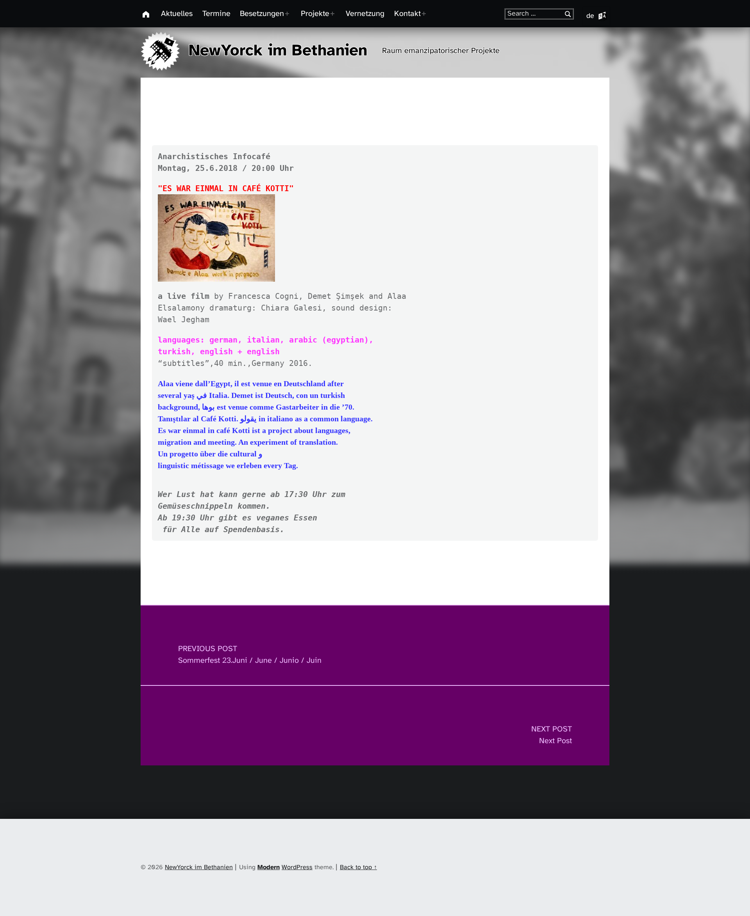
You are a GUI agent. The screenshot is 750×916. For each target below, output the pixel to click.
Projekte (315, 14)
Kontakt (407, 14)
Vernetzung (365, 14)
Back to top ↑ (358, 867)
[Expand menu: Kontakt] (426, 14)
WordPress (297, 867)
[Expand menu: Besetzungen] (289, 14)
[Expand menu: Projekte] (334, 14)
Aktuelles (177, 14)
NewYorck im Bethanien (278, 51)
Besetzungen (262, 14)
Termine (216, 14)
